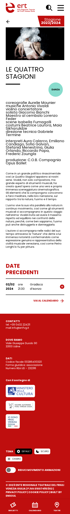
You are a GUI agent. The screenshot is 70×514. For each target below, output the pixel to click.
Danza (56, 89)
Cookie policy (39, 492)
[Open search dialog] (49, 7)
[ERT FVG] (20, 8)
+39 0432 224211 (20, 324)
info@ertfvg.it (20, 328)
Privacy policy (16, 492)
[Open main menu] (60, 7)
